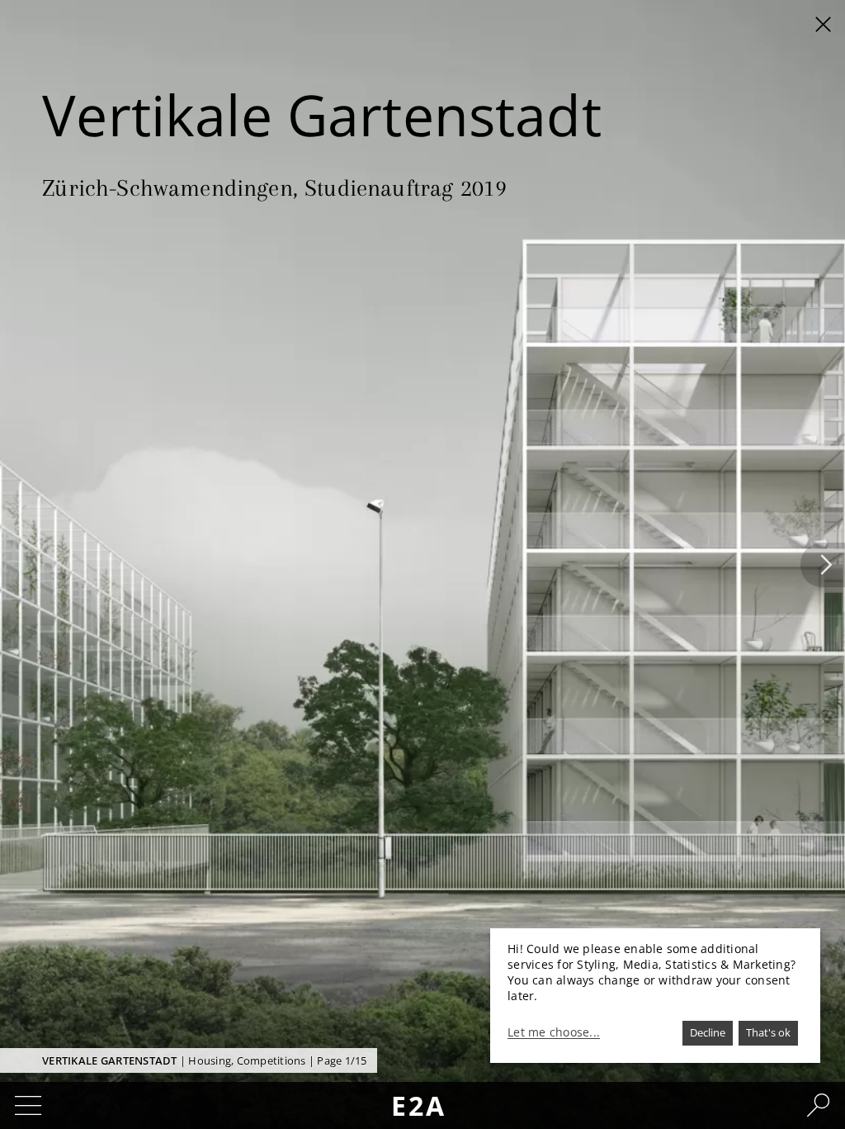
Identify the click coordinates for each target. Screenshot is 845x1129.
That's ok (768, 1032)
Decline (707, 1032)
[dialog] (655, 995)
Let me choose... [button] (553, 1032)
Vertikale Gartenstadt (109, 1060)
